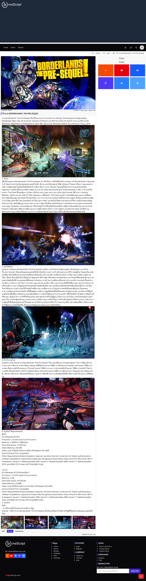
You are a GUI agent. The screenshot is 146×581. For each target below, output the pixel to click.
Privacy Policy (104, 549)
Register (79, 549)
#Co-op (10, 531)
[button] (125, 47)
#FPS (3, 531)
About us (79, 555)
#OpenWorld (19, 531)
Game (13, 47)
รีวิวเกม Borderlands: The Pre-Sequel (130, 53)
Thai (100, 560)
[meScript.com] (12, 5)
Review (20, 47)
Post (108, 53)
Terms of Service (105, 546)
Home (6, 47)
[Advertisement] (73, 27)
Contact (79, 558)
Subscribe (135, 571)
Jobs (78, 560)
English (101, 558)
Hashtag (56, 558)
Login (78, 546)
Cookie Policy (104, 551)
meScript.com (15, 575)
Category (56, 553)
